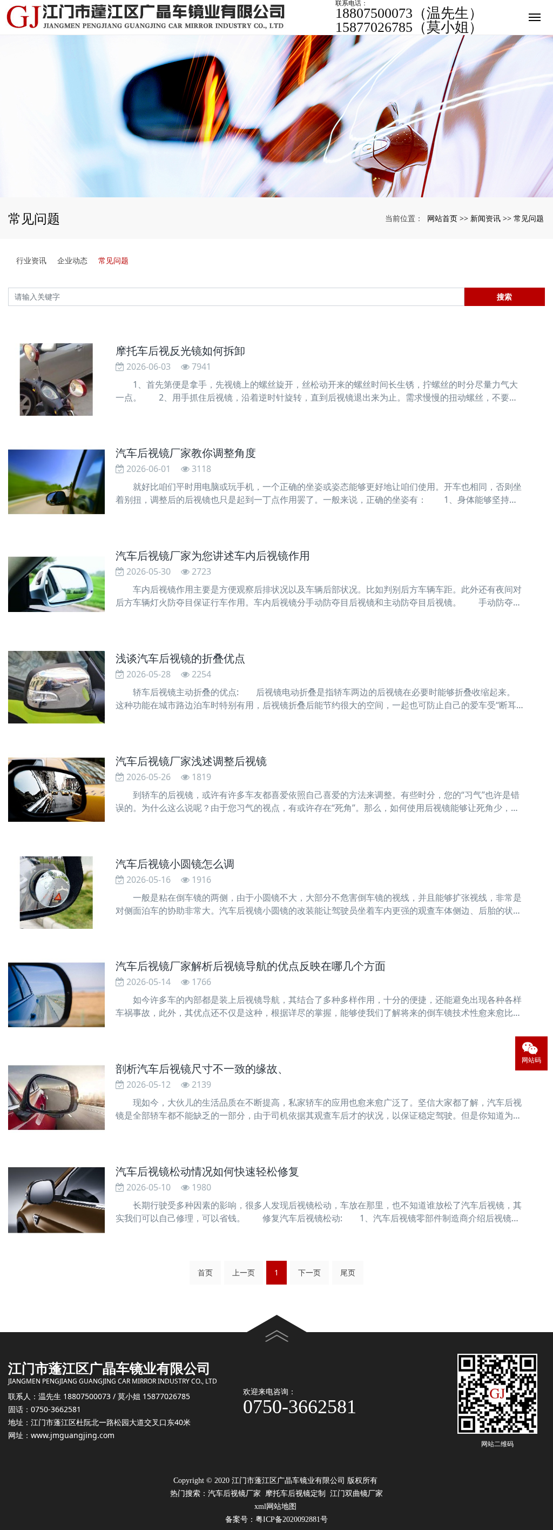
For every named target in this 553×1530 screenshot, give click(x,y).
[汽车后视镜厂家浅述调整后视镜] (56, 790)
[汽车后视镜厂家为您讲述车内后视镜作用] (56, 584)
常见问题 (529, 218)
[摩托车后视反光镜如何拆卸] (56, 379)
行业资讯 (31, 260)
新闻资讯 (485, 218)
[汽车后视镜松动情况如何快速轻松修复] (56, 1200)
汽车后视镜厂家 (234, 1493)
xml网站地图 (275, 1506)
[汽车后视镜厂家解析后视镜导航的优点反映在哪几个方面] (56, 995)
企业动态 (72, 260)
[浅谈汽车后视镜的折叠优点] (56, 687)
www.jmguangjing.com (72, 1435)
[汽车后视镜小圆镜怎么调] (56, 892)
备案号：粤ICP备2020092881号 (276, 1519)
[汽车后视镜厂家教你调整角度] (56, 481)
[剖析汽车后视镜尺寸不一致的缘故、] (56, 1097)
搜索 (504, 296)
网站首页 (442, 218)
